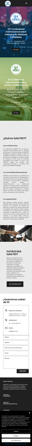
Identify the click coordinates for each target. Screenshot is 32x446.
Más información (15, 284)
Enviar (23, 371)
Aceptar (16, 431)
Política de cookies (9, 444)
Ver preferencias (16, 440)
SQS (4, 202)
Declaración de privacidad (20, 444)
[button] (29, 413)
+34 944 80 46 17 (16, 323)
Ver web (16, 49)
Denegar (16, 436)
